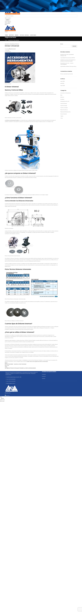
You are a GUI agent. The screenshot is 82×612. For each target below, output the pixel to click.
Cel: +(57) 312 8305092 (10, 379)
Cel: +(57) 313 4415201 (10, 381)
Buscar (74, 46)
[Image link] (11, 388)
